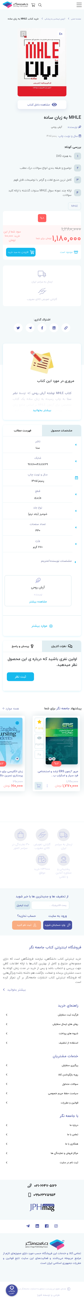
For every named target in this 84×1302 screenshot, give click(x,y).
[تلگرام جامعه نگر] (28, 1226)
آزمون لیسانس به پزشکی (55, 18)
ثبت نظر (20, 676)
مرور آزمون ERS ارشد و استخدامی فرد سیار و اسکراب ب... (58, 773)
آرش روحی (56, 127)
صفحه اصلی (76, 18)
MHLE (74, 206)
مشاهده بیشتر (38, 602)
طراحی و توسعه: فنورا (48, 1295)
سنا (38, 447)
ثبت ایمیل (23, 905)
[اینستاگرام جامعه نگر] (56, 1226)
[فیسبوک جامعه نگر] (46, 1226)
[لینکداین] (37, 1226)
